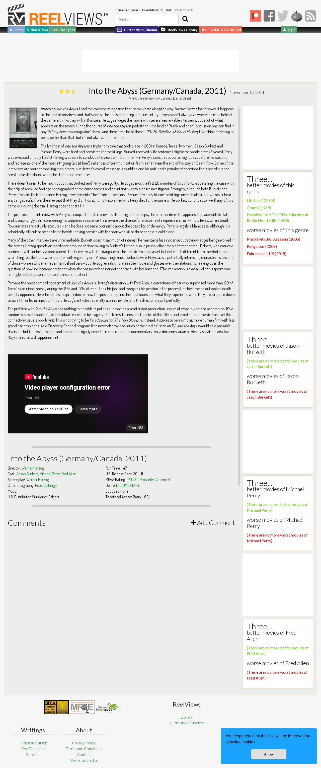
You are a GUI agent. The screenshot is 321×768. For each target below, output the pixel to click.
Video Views (37, 30)
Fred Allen (68, 473)
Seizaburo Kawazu (128, 10)
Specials (33, 754)
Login (290, 30)
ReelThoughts (63, 30)
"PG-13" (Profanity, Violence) (148, 479)
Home (18, 30)
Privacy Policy (84, 742)
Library (187, 717)
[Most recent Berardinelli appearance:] (108, 707)
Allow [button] (269, 754)
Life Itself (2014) (261, 200)
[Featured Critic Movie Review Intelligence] (56, 707)
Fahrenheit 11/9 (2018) (266, 253)
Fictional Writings (33, 742)
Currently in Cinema (140, 30)
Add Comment (215, 522)
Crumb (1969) (259, 207)
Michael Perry (50, 473)
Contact (84, 754)
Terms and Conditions (84, 748)
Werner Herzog (33, 468)
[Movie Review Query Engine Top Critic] (82, 707)
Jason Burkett (27, 473)
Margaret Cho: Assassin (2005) (273, 239)
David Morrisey (152, 10)
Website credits (84, 760)
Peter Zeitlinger (46, 485)
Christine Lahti (183, 10)
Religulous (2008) (262, 246)
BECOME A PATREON (223, 30)
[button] (258, 742)
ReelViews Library (182, 30)
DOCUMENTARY (128, 485)
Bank (168, 10)
